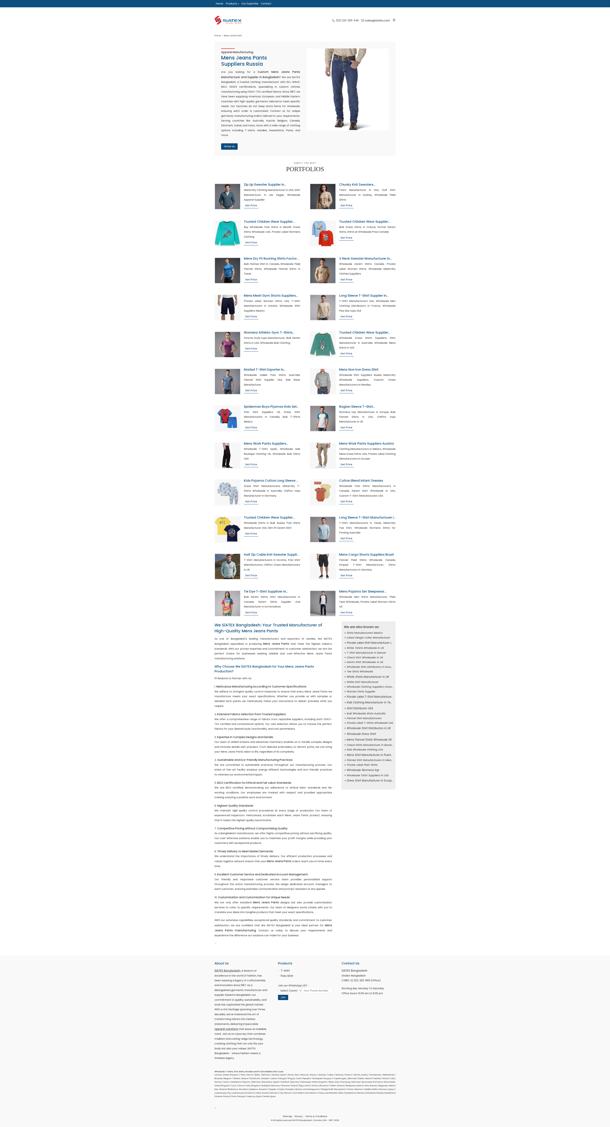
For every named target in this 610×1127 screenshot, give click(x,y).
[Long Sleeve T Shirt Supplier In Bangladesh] (323, 307)
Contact (266, 3)
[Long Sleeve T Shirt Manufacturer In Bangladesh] (323, 529)
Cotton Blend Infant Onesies (361, 480)
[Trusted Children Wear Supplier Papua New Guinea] (323, 233)
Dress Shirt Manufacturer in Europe (370, 780)
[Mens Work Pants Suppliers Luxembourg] (227, 455)
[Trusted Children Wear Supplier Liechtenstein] (323, 344)
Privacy (299, 1116)
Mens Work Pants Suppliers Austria (366, 443)
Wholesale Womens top (363, 770)
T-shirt (285, 971)
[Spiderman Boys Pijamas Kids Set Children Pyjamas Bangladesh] (227, 418)
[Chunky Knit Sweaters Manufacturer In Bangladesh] (323, 196)
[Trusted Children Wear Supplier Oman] (227, 233)
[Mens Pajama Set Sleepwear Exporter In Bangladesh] (323, 603)
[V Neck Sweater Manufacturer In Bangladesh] (323, 270)
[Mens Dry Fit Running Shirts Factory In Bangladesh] (227, 270)
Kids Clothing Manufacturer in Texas (371, 702)
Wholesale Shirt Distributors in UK (369, 728)
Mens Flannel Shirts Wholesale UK (369, 740)
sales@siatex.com (377, 20)
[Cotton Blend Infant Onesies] (323, 492)
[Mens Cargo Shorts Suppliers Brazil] (323, 566)
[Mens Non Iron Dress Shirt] (323, 381)
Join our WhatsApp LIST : (293, 985)
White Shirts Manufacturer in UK (368, 677)
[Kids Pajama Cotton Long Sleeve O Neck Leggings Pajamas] (227, 492)
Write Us (229, 146)
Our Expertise (249, 3)
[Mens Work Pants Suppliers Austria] (323, 455)
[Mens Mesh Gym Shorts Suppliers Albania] (227, 307)
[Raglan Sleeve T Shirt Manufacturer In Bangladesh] (323, 418)
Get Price (251, 205)
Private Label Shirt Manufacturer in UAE (372, 643)
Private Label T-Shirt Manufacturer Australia (376, 697)
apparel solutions (226, 1029)
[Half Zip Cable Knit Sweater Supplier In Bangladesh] (227, 566)
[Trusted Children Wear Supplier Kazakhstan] (227, 529)
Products (231, 3)
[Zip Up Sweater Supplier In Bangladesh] (227, 196)
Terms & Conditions (316, 1116)
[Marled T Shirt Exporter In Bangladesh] (227, 381)
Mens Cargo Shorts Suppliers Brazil (366, 554)
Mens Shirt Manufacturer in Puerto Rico (373, 755)
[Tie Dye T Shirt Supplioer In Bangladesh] (227, 603)
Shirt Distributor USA (360, 708)
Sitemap (287, 1116)
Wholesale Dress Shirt (361, 734)
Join (283, 997)
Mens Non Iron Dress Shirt (359, 369)
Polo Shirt (287, 976)
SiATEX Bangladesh (227, 971)
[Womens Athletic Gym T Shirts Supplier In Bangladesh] (227, 344)
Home (219, 3)
